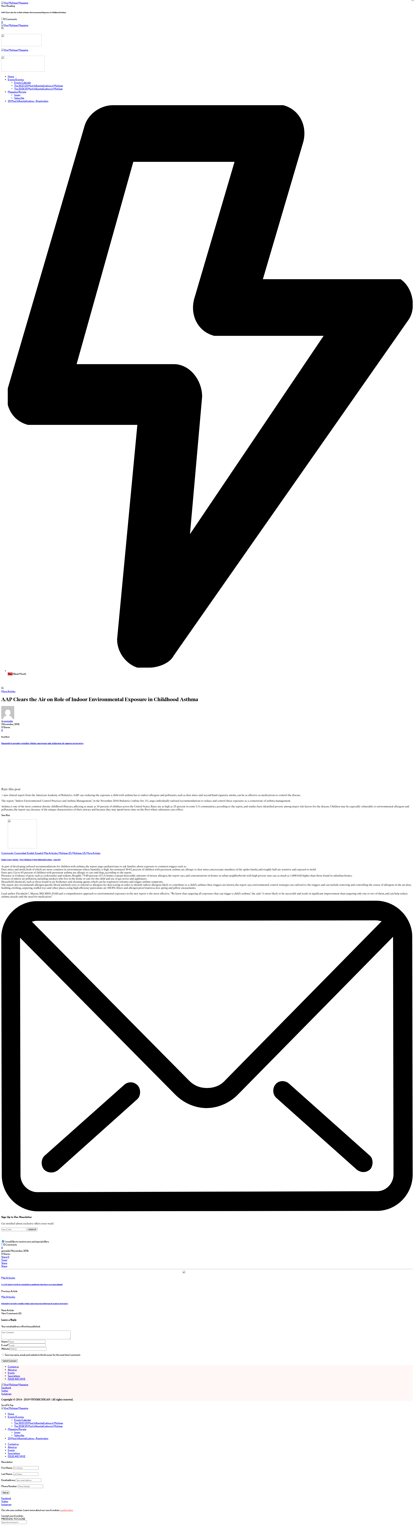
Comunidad (20, 853)
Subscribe (19, 1435)
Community (7, 853)
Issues (17, 1432)
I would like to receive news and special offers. (27, 1241)
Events (11, 1372)
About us (12, 1369)
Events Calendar (22, 1420)
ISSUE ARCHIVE (16, 1378)
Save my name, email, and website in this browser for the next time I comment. (43, 1354)
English (30, 853)
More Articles (8, 691)
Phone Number (9, 1486)
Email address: (8, 1480)
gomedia (8, 721)
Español (39, 853)
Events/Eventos (16, 1416)
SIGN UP (32, 1229)
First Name (6, 1467)
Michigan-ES (65, 853)
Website (5, 1348)
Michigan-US (79, 853)
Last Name (6, 1474)
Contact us (13, 1366)
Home (11, 1413)
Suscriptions (14, 1375)
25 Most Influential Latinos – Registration (28, 1438)
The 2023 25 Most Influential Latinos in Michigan (38, 1423)
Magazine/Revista (17, 1429)
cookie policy (66, 1510)
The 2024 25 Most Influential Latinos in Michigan (38, 1426)
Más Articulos (51, 853)
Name (5, 1341)
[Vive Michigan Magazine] (14, 2)
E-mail (5, 1345)
